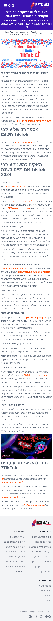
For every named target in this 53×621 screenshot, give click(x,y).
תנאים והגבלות (45, 590)
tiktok (40, 33)
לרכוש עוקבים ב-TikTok (34, 505)
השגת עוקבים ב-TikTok (14, 186)
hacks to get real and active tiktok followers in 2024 (16, 33)
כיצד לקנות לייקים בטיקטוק (40, 546)
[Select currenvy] (13, 5)
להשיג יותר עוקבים (9, 497)
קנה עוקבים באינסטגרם (15, 556)
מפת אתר (47, 600)
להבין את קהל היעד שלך (36, 317)
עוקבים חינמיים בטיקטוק (41, 551)
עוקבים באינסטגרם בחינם (14, 551)
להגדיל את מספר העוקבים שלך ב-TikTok (33, 120)
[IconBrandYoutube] (30, 616)
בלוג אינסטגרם (18, 571)
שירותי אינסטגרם (17, 537)
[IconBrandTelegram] (35, 616)
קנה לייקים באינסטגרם (15, 546)
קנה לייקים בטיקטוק (43, 541)
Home (48, 33)
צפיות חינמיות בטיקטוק (41, 561)
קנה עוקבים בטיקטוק (42, 556)
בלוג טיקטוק (46, 571)
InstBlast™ (23, 612)
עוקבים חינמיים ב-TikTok (19, 208)
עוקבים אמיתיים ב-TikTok (35, 375)
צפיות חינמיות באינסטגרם (14, 561)
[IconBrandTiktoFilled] (46, 616)
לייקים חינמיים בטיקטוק (41, 537)
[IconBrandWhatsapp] (41, 616)
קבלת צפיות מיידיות (23, 142)
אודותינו (48, 595)
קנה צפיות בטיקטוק (43, 566)
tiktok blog (33, 33)
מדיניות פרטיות (45, 585)
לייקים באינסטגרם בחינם (14, 541)
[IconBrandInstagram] (49, 616)
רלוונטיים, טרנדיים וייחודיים (21, 201)
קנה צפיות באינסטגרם (15, 566)
